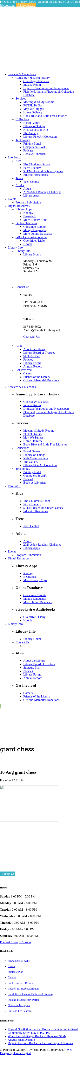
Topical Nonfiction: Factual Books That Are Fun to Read (43, 1029)
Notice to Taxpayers (19, 1005)
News (33, 1)
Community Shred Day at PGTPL (29, 1032)
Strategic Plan (15, 971)
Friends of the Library (13, 1)
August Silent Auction (21, 1039)
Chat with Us (31, 336)
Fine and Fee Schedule (20, 1011)
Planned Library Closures (15, 942)
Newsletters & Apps (19, 960)
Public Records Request (21, 983)
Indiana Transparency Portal (23, 999)
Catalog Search (26, 5)
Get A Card (71, 1)
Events (11, 966)
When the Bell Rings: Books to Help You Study (37, 1036)
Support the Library (50, 1)
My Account (7, 5)
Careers (12, 977)
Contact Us (7, 873)
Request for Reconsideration (23, 988)
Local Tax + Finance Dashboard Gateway (30, 994)
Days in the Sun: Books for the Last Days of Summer (40, 1043)
